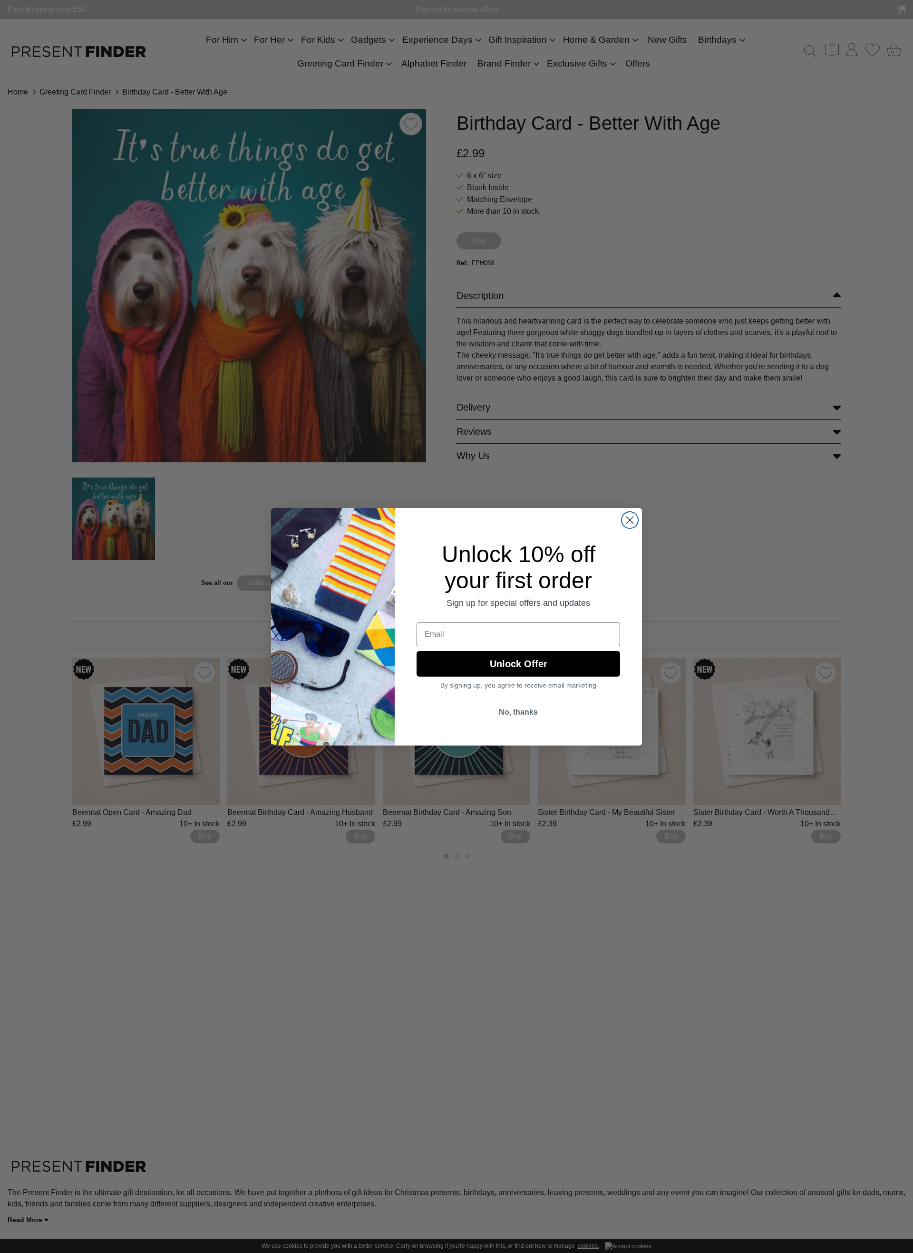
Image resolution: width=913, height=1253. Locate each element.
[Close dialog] (630, 520)
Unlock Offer (518, 664)
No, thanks (518, 712)
